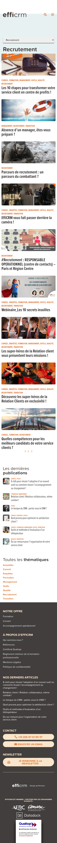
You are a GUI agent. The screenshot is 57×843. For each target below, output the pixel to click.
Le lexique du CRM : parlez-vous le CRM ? (29, 508)
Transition (30, 125)
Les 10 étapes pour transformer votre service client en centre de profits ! (28, 90)
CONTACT (10, 730)
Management (24, 80)
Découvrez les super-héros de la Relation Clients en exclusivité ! (24, 398)
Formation (13, 80)
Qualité (41, 80)
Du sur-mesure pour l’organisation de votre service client (30, 543)
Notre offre (13, 611)
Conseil (4, 80)
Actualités (8, 565)
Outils (34, 80)
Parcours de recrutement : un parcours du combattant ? (22, 174)
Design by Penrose (37, 785)
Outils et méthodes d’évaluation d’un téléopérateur (28, 531)
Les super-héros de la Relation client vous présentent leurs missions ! (27, 353)
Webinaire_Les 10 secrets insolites (25, 310)
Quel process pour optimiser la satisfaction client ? (30, 519)
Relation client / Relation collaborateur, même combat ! (31, 498)
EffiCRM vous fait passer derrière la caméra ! (26, 219)
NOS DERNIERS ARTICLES (20, 677)
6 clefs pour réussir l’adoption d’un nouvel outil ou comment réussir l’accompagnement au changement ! (31, 484)
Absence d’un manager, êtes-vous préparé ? (25, 132)
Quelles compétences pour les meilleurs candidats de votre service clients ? (27, 443)
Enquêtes (13, 210)
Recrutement (7, 83)
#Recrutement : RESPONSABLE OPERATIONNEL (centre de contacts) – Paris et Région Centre (28, 264)
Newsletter (12, 754)
